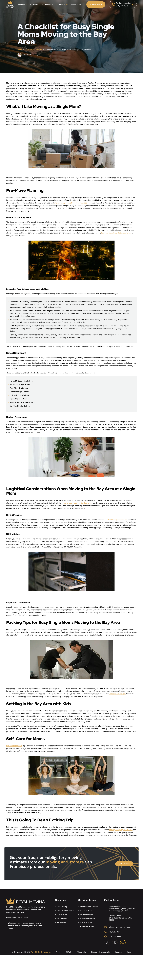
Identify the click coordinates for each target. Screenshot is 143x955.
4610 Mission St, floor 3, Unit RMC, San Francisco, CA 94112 (122, 910)
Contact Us (75, 4)
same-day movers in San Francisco (77, 503)
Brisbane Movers (86, 922)
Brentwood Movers (87, 918)
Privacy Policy (83, 952)
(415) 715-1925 (122, 6)
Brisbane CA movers (117, 694)
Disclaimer (120, 952)
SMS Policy (70, 952)
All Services (61, 922)
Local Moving (62, 906)
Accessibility (107, 952)
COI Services (62, 914)
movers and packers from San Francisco (70, 203)
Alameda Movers (87, 910)
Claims (129, 952)
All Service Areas (87, 926)
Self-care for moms (14, 746)
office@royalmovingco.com (120, 927)
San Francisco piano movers (115, 519)
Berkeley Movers (86, 914)
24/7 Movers (62, 918)
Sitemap (95, 952)
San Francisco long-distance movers (116, 233)
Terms (59, 952)
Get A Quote (124, 864)
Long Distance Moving (66, 910)
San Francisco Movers (89, 906)
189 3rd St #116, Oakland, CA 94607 (120, 919)
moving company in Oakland (120, 830)
